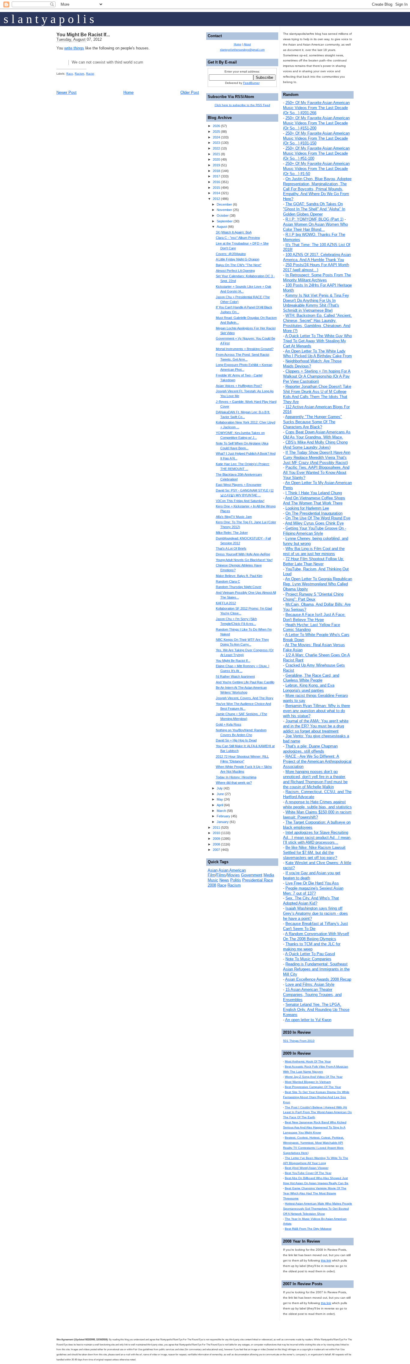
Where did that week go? (234, 782)
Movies (233, 875)
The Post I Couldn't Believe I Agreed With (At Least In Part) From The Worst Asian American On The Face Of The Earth (317, 1112)
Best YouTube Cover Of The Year (308, 1173)
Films (221, 875)
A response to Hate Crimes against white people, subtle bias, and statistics (317, 804)
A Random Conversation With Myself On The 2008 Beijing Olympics (316, 936)
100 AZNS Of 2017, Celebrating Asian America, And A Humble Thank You (317, 257)
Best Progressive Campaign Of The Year (313, 1087)
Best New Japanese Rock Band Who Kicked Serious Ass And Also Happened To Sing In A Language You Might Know (314, 1127)
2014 (216, 193)
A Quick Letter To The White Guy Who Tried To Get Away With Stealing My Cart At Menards (317, 341)
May (220, 799)
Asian (213, 870)
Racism (79, 73)
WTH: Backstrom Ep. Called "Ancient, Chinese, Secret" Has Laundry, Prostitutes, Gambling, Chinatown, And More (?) (317, 323)
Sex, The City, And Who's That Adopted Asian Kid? (311, 900)
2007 (216, 849)
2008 (216, 844)
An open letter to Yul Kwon (308, 1020)
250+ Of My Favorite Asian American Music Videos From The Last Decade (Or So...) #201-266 (316, 107)
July (220, 788)
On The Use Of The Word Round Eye (317, 518)
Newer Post (66, 92)
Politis (235, 880)
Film (211, 875)
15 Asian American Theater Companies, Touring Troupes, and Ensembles (312, 994)
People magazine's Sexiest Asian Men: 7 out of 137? (313, 891)
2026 (216, 126)
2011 (216, 827)
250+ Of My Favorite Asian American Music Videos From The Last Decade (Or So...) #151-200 (316, 123)
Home (128, 92)
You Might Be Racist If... (83, 34)
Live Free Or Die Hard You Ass (312, 883)
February (223, 816)
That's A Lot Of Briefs (231, 548)
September (225, 221)
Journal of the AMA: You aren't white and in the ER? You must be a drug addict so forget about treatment (315, 726)
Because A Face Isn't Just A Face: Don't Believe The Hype (314, 617)
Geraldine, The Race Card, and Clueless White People (311, 678)
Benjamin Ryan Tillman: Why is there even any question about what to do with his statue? (316, 710)
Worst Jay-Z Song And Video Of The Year (313, 1076)
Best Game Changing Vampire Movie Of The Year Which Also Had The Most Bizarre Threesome (314, 1193)
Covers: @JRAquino (231, 254)
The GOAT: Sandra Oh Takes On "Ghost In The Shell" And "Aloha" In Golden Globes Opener (314, 209)
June (220, 794)
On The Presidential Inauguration (313, 513)
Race (69, 73)
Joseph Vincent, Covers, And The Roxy (244, 698)
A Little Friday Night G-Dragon (237, 259)
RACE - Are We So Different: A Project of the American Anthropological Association (317, 761)
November (224, 210)
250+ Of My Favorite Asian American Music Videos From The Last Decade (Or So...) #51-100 (316, 153)
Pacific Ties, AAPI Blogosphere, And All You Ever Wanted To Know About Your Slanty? (316, 472)
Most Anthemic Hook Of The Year (308, 1061)
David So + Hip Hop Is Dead (236, 740)
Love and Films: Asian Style (309, 984)
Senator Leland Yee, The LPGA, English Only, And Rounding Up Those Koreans (316, 1009)
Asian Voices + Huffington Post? (239, 386)
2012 (216, 199)
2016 (216, 182)
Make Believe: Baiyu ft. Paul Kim (239, 576)
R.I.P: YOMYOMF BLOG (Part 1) (314, 219)
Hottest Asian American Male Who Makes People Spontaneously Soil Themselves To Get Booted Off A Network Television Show (317, 1208)
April (220, 805)
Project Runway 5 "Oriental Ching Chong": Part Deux (313, 597)
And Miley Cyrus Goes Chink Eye (314, 523)
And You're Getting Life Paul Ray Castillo (245, 682)
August (222, 226)
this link (326, 1260)
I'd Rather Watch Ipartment (235, 676)
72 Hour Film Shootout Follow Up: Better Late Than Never (313, 561)
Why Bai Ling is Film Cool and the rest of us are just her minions (314, 551)
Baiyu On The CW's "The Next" (238, 265)
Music (213, 880)
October (223, 215)
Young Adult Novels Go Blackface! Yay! (244, 560)
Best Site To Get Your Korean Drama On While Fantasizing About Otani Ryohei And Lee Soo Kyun (316, 1097)
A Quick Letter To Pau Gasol (310, 954)
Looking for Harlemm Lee (307, 508)
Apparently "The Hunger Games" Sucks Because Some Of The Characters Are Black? (312, 422)
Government (251, 875)
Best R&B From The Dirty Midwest (308, 1228)
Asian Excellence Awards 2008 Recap (318, 979)
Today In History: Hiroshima (236, 777)
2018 (216, 171)
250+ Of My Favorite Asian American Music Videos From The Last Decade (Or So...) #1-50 (316, 168)
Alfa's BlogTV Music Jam (234, 517)
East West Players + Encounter (238, 484)
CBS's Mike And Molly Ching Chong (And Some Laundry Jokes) (315, 445)
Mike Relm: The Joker (232, 532)
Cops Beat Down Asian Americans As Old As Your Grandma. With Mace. (317, 434)
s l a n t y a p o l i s (49, 19)
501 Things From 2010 (299, 1040)
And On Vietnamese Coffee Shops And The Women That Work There (314, 500)
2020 (216, 159)
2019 (216, 165)
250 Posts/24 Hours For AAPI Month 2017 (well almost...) (316, 267)
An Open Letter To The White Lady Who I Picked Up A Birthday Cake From (317, 353)
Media (269, 875)
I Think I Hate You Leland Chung (313, 493)
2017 (216, 176)
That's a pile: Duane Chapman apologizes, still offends (310, 748)
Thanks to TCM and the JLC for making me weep (311, 946)
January (223, 822)
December (224, 204)
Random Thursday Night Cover (238, 587)
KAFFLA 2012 (226, 603)
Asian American (232, 870)
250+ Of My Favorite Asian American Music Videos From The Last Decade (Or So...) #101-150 (316, 138)
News (224, 880)
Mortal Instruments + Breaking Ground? (244, 349)
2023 (216, 142)
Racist (90, 73)
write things (74, 48)
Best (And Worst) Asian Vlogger (306, 1167)
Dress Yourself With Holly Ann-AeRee (243, 554)
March (221, 811)
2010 (216, 833)
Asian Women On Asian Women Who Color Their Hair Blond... (315, 227)
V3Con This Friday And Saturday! (240, 501)
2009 (216, 838)
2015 (216, 187)
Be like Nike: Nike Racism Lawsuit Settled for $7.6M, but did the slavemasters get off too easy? (314, 852)
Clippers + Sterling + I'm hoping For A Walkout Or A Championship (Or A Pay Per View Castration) (317, 376)
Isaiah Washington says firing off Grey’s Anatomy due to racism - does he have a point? (315, 913)
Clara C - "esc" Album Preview (238, 237)
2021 (216, 154)
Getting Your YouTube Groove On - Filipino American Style (314, 531)
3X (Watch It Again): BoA (234, 232)
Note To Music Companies (308, 959)
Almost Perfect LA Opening (235, 270)
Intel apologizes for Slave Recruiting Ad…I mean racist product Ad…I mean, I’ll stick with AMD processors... (317, 837)
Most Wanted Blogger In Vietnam (308, 1081)
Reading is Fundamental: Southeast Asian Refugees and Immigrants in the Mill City (316, 969)
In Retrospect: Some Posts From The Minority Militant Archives (317, 277)
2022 (216, 148)
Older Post (189, 92)
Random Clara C (228, 581)
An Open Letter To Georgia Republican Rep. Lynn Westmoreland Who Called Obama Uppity (317, 584)
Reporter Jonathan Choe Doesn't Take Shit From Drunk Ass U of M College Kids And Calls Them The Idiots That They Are (317, 394)
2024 (216, 137)
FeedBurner (251, 83)
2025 (216, 131)
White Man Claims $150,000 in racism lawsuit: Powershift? (317, 814)
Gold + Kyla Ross (228, 724)
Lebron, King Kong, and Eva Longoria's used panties (308, 688)
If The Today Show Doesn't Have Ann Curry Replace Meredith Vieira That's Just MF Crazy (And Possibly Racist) (316, 457)
